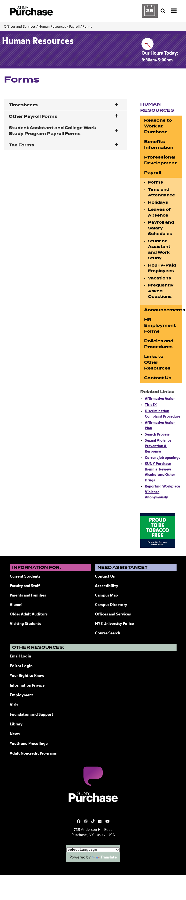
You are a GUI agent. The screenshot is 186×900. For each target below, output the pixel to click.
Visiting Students (25, 624)
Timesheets (23, 105)
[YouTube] (107, 821)
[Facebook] (78, 821)
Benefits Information (158, 145)
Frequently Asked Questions (160, 291)
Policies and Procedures (158, 344)
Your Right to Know (27, 676)
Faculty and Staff (25, 586)
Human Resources (52, 26)
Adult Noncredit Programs (33, 754)
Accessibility (106, 586)
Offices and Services (20, 26)
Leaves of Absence (159, 212)
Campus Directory (111, 605)
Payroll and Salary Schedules (161, 228)
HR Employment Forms (160, 325)
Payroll (74, 26)
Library (16, 724)
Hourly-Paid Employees (162, 268)
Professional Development (160, 160)
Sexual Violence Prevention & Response (158, 446)
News (15, 734)
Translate (109, 857)
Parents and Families (28, 595)
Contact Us (157, 378)
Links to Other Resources (157, 362)
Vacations (159, 278)
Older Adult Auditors (28, 614)
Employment (21, 695)
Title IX (151, 405)
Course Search (107, 633)
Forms (155, 182)
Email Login (20, 656)
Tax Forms (21, 145)
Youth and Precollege (29, 744)
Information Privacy (27, 686)
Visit (14, 705)
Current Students (25, 577)
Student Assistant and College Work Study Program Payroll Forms (52, 131)
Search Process (157, 434)
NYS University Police (114, 624)
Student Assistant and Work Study (159, 249)
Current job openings (162, 458)
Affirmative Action (160, 399)
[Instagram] (86, 821)
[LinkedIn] (100, 821)
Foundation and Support (31, 715)
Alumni (16, 605)
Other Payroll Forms (33, 116)
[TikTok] (93, 821)
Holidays (158, 202)
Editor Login (21, 666)
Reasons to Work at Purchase (158, 126)
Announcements (163, 310)
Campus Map (106, 595)
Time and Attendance (161, 192)
